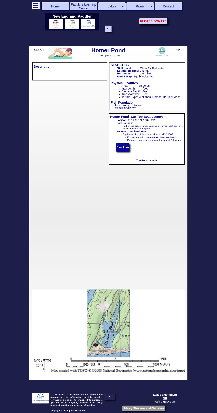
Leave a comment (165, 394)
